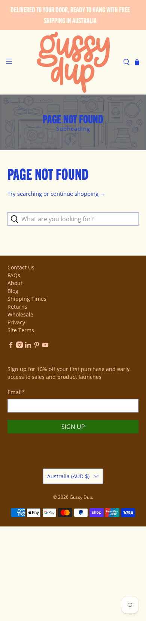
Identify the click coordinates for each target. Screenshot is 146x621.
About (14, 283)
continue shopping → (78, 193)
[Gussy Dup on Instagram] (19, 346)
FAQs (13, 275)
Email (16, 392)
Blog (12, 290)
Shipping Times (26, 298)
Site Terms (20, 330)
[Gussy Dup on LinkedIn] (28, 346)
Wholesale (20, 314)
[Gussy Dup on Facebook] (10, 346)
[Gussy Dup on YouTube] (45, 346)
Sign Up (73, 427)
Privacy (16, 322)
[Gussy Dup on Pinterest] (36, 346)
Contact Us (20, 267)
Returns (17, 306)
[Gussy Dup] (73, 62)
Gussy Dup (81, 497)
